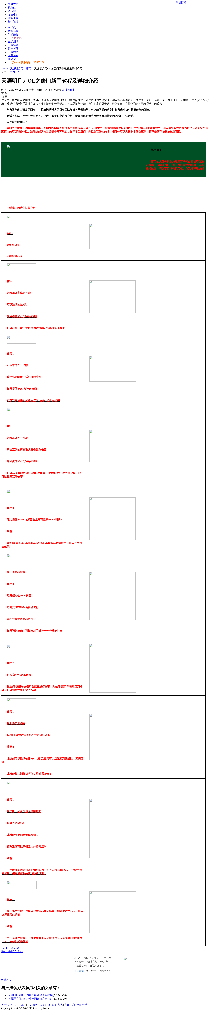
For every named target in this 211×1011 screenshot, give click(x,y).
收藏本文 (6, 979)
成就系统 (13, 31)
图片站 (12, 11)
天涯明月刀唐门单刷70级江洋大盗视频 (30, 995)
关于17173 (7, 1004)
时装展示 (13, 55)
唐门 (28, 68)
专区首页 (13, 4)
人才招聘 (20, 1004)
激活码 (12, 27)
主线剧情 (13, 41)
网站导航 (82, 1004)
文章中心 (13, 14)
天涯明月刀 (16, 68)
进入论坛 (13, 21)
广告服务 (32, 1004)
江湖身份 (13, 58)
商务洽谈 (45, 1004)
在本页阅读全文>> (12, 951)
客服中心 (69, 1004)
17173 (4, 68)
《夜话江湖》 (16, 38)
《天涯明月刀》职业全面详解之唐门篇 (30, 998)
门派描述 (13, 45)
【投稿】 (70, 89)
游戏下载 (13, 18)
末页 (16, 947)
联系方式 (57, 1004)
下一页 (9, 947)
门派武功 (13, 52)
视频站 (12, 7)
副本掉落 (13, 48)
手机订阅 (181, 2)
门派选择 (13, 34)
